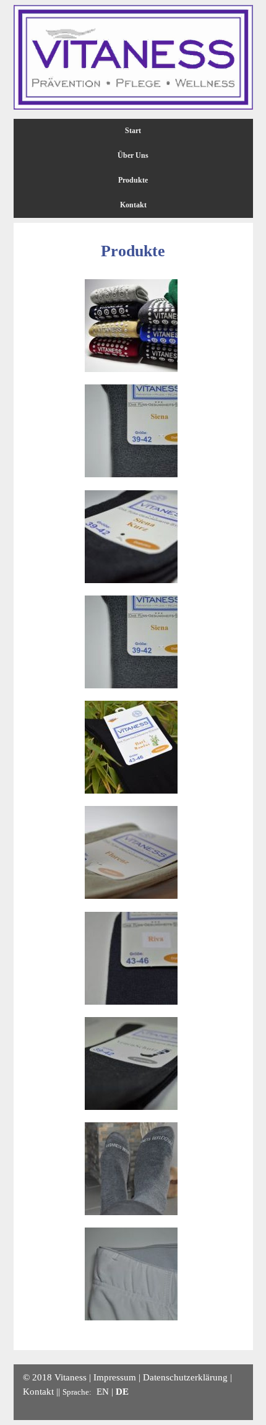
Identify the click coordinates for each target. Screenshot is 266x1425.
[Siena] (131, 474)
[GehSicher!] (131, 369)
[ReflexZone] (131, 1212)
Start (133, 130)
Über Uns (133, 155)
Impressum (114, 1377)
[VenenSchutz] (131, 1107)
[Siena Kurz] (131, 580)
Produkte (133, 180)
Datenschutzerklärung (185, 1377)
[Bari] (131, 791)
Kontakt (133, 205)
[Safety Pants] (131, 1317)
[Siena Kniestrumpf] (131, 685)
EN (103, 1391)
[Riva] (131, 1002)
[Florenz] (131, 896)
